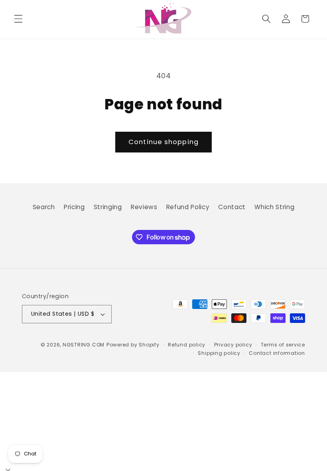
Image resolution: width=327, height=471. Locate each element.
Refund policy (186, 344)
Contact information (277, 353)
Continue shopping (163, 141)
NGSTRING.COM (83, 344)
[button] (18, 18)
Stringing (108, 207)
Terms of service (283, 344)
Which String (274, 207)
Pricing (74, 207)
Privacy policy (233, 344)
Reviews (144, 207)
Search (44, 207)
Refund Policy (188, 207)
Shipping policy (219, 353)
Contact (232, 207)
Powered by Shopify (133, 344)
